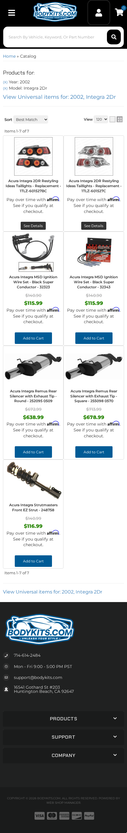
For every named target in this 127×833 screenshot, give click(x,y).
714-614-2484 (27, 655)
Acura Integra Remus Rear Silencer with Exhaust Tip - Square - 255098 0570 (93, 396)
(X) (5, 82)
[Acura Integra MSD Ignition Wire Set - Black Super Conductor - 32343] (93, 252)
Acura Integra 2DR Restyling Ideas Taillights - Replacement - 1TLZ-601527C (94, 186)
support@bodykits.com (38, 677)
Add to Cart (33, 338)
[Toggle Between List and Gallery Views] (116, 119)
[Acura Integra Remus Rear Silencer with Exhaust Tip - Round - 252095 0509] (33, 366)
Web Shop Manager (63, 803)
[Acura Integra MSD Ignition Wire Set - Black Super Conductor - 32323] (33, 252)
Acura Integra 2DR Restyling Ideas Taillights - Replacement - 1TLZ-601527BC (33, 186)
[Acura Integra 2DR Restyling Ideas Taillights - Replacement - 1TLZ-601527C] (93, 156)
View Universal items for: (59, 97)
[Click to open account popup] (98, 12)
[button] (63, 37)
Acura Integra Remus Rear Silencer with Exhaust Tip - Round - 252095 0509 (33, 396)
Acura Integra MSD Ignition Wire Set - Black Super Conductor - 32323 (33, 282)
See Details (33, 226)
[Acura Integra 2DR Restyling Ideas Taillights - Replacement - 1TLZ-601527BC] (33, 156)
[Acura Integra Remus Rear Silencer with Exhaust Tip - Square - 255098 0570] (93, 366)
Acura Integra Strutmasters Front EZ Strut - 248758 (33, 507)
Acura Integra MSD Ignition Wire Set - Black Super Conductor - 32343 (94, 282)
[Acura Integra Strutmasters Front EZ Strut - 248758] (33, 480)
